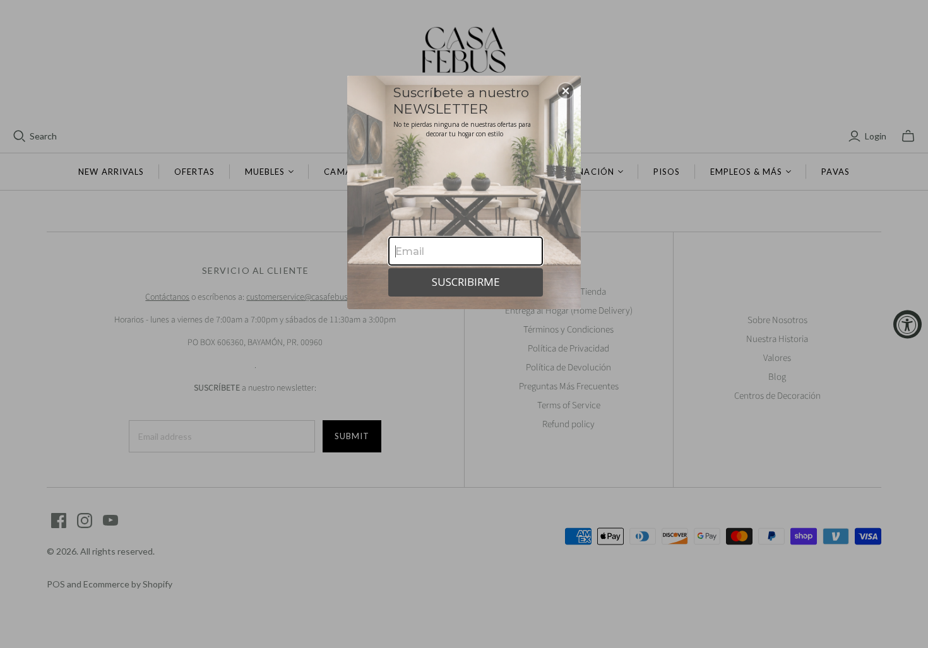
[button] (565, 90)
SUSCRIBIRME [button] (466, 281)
